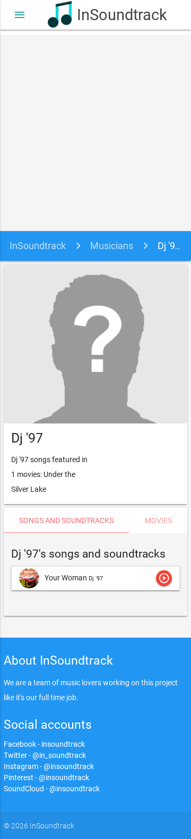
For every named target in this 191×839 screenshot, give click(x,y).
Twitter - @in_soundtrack (45, 755)
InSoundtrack (110, 15)
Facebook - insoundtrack (44, 744)
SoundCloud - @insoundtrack (52, 788)
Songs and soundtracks (66, 520)
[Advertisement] (95, 130)
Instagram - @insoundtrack (49, 766)
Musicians (111, 245)
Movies (158, 520)
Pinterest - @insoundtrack (46, 777)
